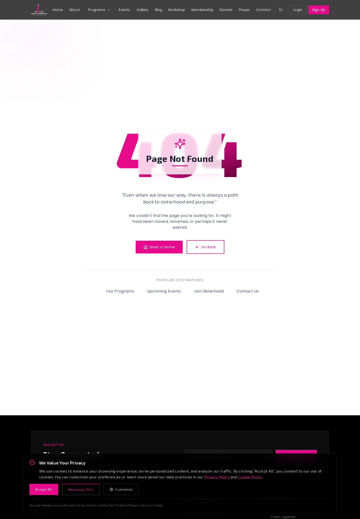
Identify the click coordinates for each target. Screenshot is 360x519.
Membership (202, 9)
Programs (96, 9)
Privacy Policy (216, 476)
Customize (123, 489)
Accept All (43, 489)
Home (58, 9)
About (74, 9)
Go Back (208, 247)
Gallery (143, 9)
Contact (263, 9)
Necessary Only (81, 489)
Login (297, 9)
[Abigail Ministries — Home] (39, 10)
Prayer (244, 9)
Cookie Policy (250, 476)
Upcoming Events (164, 291)
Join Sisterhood (209, 291)
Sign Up (318, 9)
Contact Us (248, 291)
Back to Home (162, 247)
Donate (226, 9)
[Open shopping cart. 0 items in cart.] (280, 9)
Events (124, 9)
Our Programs (120, 291)
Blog (158, 9)
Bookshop (176, 9)
